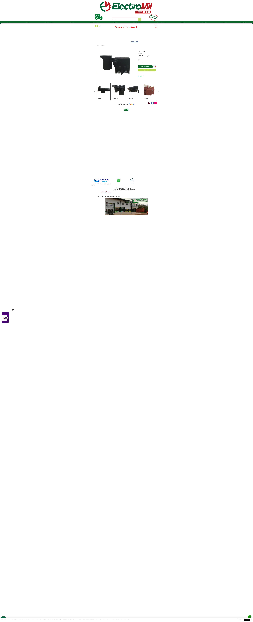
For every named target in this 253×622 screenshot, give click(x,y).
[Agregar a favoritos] (154, 66)
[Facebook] (152, 103)
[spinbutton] (140, 62)
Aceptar (247, 620)
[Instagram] (155, 103)
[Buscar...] (139, 19)
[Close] (13, 310)
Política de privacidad (123, 620)
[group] (126, 91)
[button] (156, 26)
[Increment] (143, 62)
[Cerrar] (251, 620)
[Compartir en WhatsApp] (141, 76)
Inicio (98, 45)
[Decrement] (138, 62)
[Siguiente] (158, 91)
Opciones (240, 620)
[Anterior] (95, 91)
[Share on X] (143, 76)
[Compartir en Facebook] (138, 76)
